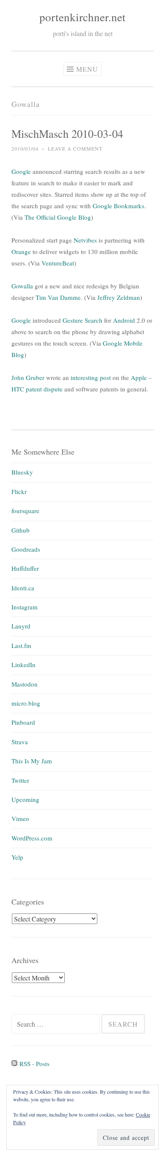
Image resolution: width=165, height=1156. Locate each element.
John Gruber (27, 377)
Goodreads (25, 549)
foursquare (25, 510)
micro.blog (25, 703)
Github (20, 530)
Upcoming (25, 799)
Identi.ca (22, 588)
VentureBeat (57, 263)
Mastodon (24, 684)
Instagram (24, 607)
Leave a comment (75, 148)
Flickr (19, 491)
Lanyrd (20, 626)
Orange (21, 251)
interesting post (91, 377)
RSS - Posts (33, 1063)
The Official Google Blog (58, 217)
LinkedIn (23, 664)
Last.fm (21, 645)
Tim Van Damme (58, 297)
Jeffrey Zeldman (118, 297)
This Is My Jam (31, 761)
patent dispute (44, 389)
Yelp (17, 857)
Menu (87, 68)
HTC (17, 389)
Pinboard (23, 722)
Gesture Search (82, 320)
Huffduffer (25, 568)
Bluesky (22, 472)
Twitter (20, 780)
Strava (19, 741)
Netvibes (85, 240)
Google (21, 171)
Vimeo (20, 818)
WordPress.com (31, 838)
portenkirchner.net (82, 17)
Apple (139, 377)
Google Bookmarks (118, 205)
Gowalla (22, 286)
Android (124, 320)
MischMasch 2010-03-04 (67, 133)
